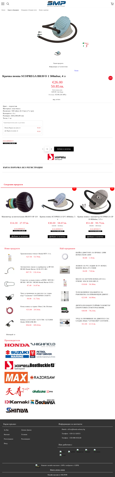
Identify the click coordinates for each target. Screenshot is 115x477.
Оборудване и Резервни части (29, 10)
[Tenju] (17, 391)
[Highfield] (42, 345)
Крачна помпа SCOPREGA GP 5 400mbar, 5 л (57, 218)
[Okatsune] (42, 391)
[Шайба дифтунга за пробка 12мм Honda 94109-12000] (65, 257)
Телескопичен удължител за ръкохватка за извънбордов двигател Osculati (93, 293)
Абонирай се (10, 334)
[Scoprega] (17, 366)
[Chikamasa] (42, 402)
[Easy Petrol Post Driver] (42, 354)
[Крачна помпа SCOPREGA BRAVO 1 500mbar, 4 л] (57, 47)
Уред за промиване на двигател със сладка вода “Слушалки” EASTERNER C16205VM (93, 320)
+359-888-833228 (75, 438)
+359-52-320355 (74, 433)
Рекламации (25, 439)
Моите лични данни (57, 470)
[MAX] (17, 378)
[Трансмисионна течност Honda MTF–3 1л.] (9, 258)
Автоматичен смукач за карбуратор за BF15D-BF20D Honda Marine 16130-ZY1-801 (37, 268)
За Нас (6, 430)
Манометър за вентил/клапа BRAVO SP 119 (20, 217)
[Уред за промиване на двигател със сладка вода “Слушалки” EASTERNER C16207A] (9, 297)
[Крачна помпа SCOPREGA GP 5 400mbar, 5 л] (57, 214)
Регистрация (8, 439)
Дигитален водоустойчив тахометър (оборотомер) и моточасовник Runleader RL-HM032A (93, 307)
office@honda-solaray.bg (76, 429)
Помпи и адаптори (44, 10)
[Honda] (17, 345)
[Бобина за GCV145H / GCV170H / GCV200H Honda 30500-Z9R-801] (9, 324)
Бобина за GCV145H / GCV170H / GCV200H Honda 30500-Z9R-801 (36, 321)
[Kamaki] (17, 402)
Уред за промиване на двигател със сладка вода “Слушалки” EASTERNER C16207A (36, 294)
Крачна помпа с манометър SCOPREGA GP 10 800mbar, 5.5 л (95, 218)
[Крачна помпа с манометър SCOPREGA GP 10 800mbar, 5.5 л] (95, 214)
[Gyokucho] (42, 377)
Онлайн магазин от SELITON (57, 475)
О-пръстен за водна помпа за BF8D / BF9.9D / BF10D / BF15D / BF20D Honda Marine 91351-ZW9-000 (37, 281)
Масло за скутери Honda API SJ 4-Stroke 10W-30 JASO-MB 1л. (91, 280)
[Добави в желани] (109, 141)
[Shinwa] (17, 410)
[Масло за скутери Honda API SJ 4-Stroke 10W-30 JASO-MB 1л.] (65, 283)
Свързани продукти (13, 184)
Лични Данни (26, 430)
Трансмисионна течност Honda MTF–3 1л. (35, 254)
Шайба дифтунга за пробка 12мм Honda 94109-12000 (91, 254)
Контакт (7, 434)
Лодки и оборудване (13, 10)
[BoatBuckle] (42, 365)
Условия (24, 434)
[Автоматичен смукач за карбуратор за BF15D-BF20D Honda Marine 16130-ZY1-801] (9, 271)
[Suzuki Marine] (17, 354)
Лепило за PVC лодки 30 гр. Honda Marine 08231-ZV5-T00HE (91, 267)
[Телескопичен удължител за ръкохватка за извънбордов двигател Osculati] (65, 296)
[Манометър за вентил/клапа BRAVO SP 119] (19, 214)
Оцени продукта (58, 63)
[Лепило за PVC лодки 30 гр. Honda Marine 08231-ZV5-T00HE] (65, 270)
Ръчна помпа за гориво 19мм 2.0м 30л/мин (36, 306)
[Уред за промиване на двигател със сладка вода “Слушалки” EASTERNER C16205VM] (65, 323)
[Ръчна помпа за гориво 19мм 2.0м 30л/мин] (9, 310)
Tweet (76, 71)
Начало (3, 10)
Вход (5, 443)
